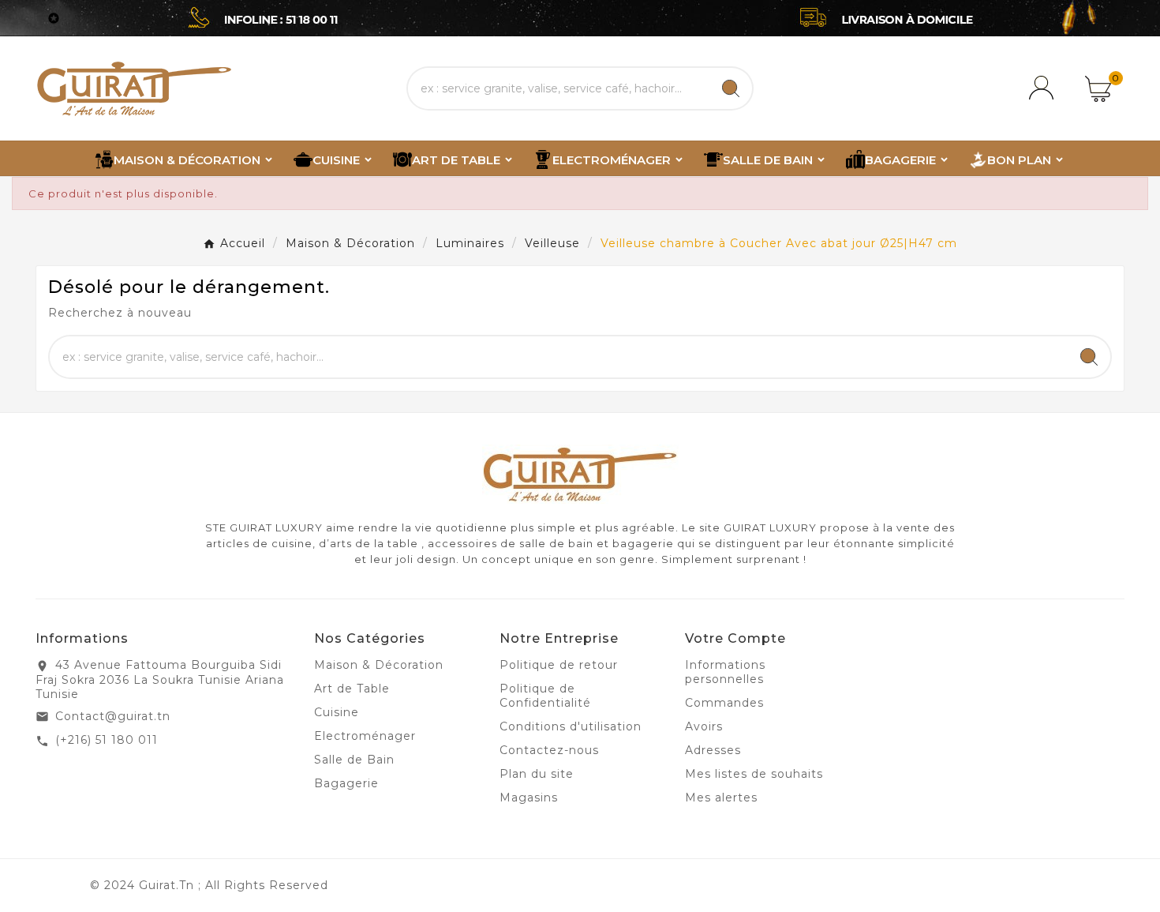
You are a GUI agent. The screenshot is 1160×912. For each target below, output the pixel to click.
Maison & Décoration (378, 665)
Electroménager (365, 736)
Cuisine (336, 712)
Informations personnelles (725, 672)
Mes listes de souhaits (754, 774)
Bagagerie (346, 783)
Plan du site (537, 774)
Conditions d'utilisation (571, 726)
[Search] (730, 88)
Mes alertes (721, 797)
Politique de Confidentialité (545, 695)
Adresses (713, 750)
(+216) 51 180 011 (106, 740)
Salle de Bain (354, 759)
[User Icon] (1044, 88)
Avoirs (704, 726)
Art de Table (352, 688)
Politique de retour (559, 665)
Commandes (724, 703)
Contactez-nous (549, 750)
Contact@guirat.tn (112, 716)
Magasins (529, 797)
